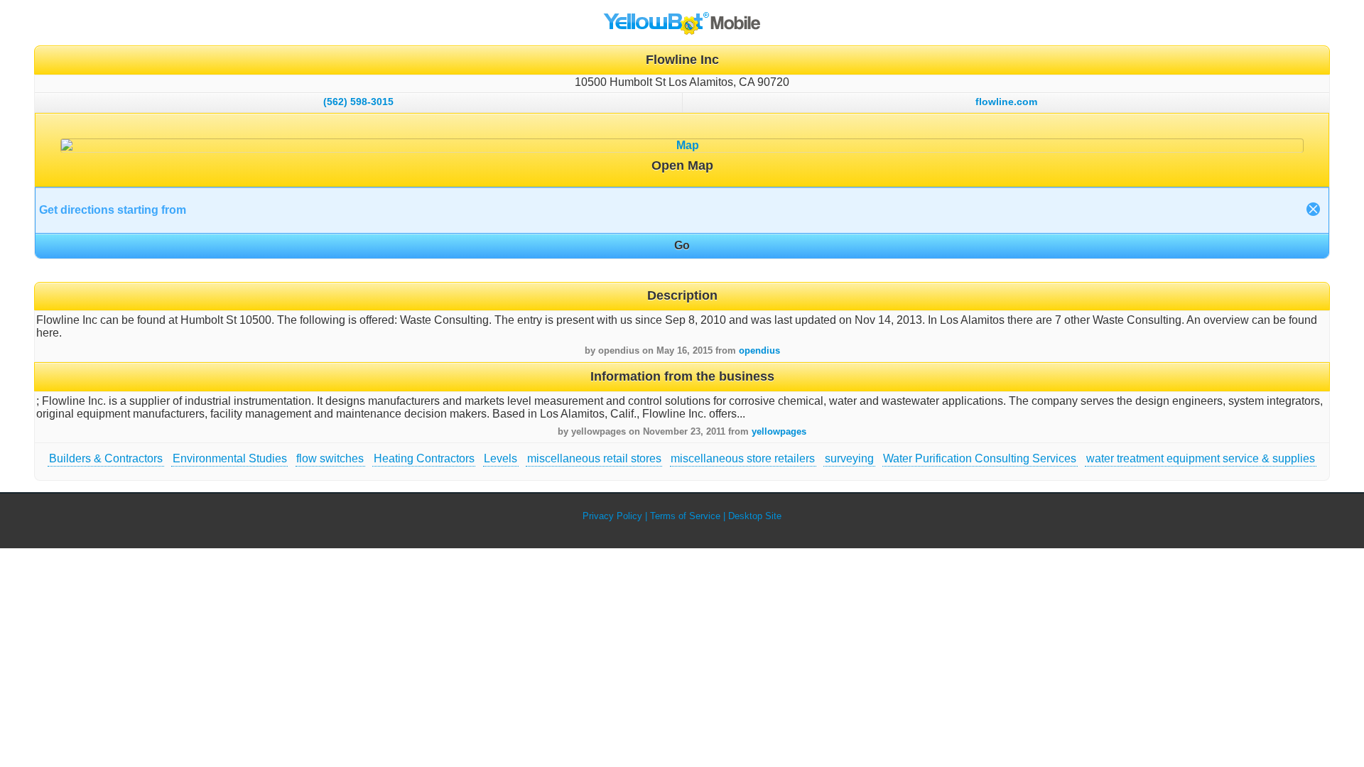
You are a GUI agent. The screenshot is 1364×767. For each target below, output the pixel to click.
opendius (759, 350)
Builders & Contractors (106, 458)
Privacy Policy (612, 516)
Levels (500, 458)
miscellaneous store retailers (743, 458)
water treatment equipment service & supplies (1200, 458)
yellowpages (779, 431)
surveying (849, 458)
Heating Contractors (424, 458)
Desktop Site (754, 516)
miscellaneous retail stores (594, 458)
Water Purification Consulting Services (979, 458)
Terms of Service (685, 516)
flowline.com (1006, 101)
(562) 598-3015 (358, 101)
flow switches (330, 458)
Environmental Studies (230, 458)
